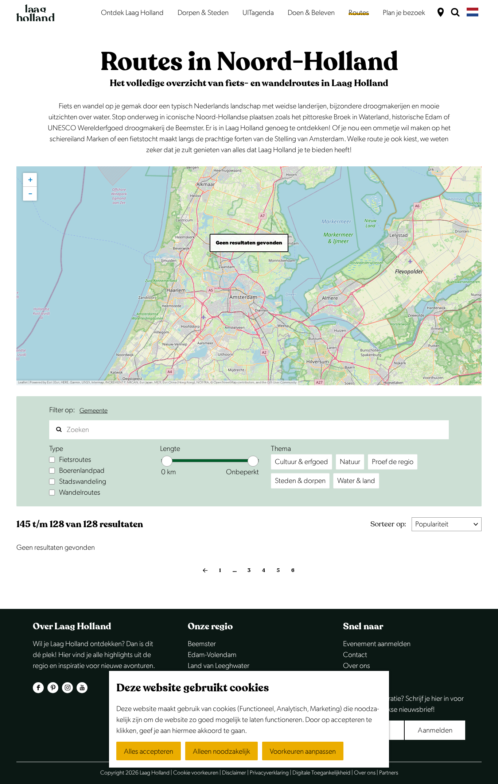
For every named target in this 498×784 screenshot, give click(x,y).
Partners (388, 772)
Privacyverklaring (269, 772)
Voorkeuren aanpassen (303, 751)
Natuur (350, 461)
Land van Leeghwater (218, 665)
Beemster (202, 644)
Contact (355, 654)
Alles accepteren (148, 751)
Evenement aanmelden (377, 644)
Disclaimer (234, 772)
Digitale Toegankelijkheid (321, 772)
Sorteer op (388, 524)
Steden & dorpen (300, 480)
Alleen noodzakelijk (221, 751)
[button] (30, 180)
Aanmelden (435, 730)
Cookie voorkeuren (195, 772)
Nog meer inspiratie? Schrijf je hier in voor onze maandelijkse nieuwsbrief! (403, 704)
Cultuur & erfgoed (301, 461)
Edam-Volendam (212, 654)
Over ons (356, 665)
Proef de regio (392, 461)
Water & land (356, 480)
